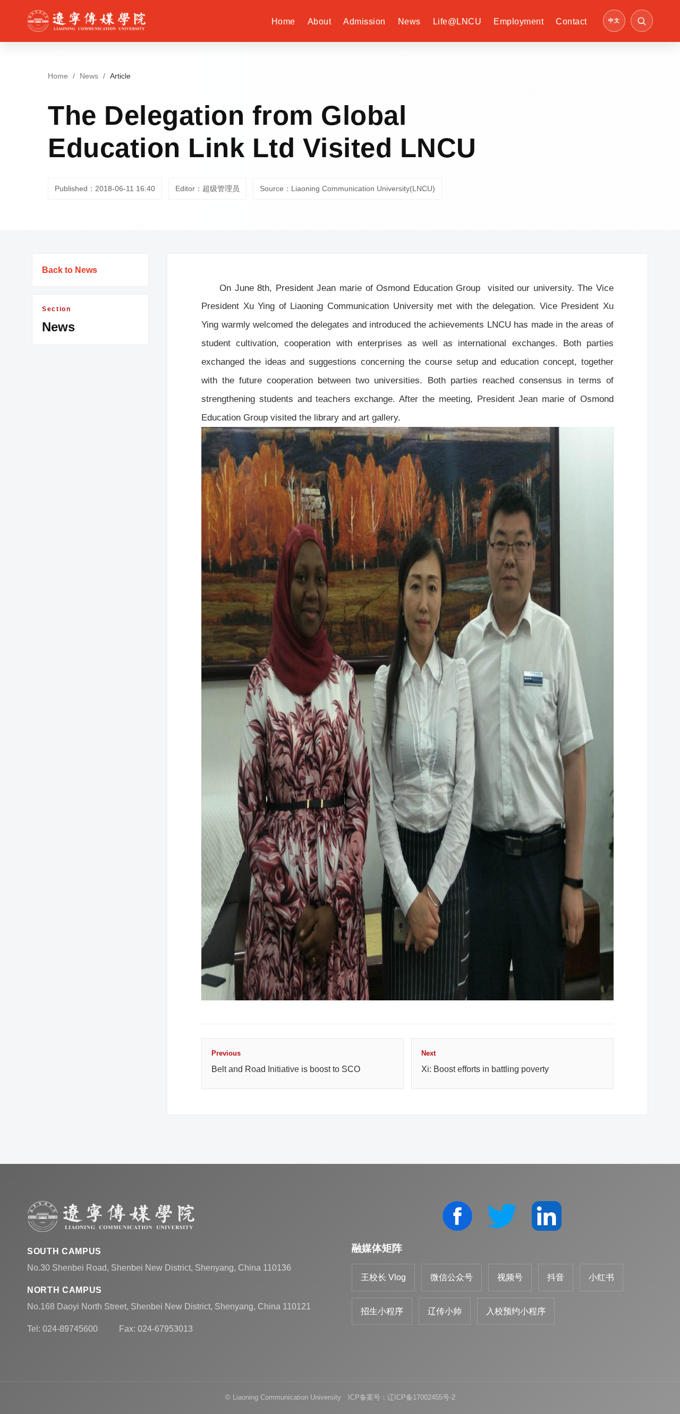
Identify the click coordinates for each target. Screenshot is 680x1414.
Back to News (69, 270)
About (319, 21)
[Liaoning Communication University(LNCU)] (86, 21)
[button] (642, 21)
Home (283, 21)
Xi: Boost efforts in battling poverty (485, 1061)
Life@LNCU (457, 21)
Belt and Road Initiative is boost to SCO (285, 1061)
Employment (518, 21)
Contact (571, 21)
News (409, 21)
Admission (364, 21)
